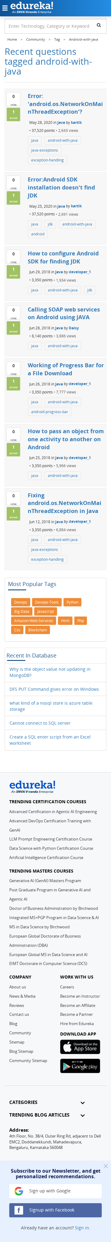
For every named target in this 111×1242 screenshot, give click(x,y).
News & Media (22, 996)
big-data (21, 611)
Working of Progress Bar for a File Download (66, 369)
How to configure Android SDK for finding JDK (63, 257)
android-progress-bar (49, 411)
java (34, 140)
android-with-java (63, 140)
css (17, 630)
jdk (50, 224)
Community (20, 1033)
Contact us (19, 1014)
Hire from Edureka (77, 1023)
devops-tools (47, 602)
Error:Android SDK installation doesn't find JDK (61, 187)
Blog (13, 1023)
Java (61, 122)
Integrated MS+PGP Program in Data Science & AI (54, 917)
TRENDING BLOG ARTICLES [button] (39, 1115)
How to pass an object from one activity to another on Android (66, 438)
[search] (99, 25)
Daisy (74, 328)
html (65, 620)
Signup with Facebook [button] (51, 1210)
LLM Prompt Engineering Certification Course (50, 839)
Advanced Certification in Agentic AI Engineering (53, 811)
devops (20, 602)
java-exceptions (44, 150)
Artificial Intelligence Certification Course (46, 857)
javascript (45, 611)
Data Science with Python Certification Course (51, 848)
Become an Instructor (80, 996)
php (80, 620)
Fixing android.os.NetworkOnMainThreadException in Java (64, 503)
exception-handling (47, 160)
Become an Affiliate (77, 1005)
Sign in (82, 1228)
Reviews (16, 1005)
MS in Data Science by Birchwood (39, 927)
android (37, 234)
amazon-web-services (33, 620)
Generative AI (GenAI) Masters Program (45, 880)
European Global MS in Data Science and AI (48, 954)
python (72, 602)
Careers (67, 987)
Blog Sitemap (21, 1051)
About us (17, 987)
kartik (76, 122)
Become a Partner (76, 1014)
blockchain (37, 630)
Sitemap (16, 1042)
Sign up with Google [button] (49, 1191)
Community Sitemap (28, 1060)
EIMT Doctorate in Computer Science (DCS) (48, 963)
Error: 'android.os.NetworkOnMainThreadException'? (65, 103)
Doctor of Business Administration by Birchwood (53, 908)
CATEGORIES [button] (23, 1102)
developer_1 (80, 272)
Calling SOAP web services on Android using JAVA (64, 313)
